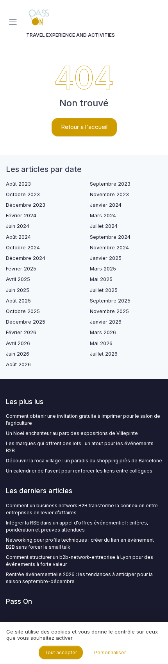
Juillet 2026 (104, 354)
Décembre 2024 (25, 258)
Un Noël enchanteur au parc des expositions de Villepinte (72, 433)
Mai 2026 (101, 343)
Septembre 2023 (110, 184)
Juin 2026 (17, 354)
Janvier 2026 (106, 322)
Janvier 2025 (106, 258)
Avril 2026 (18, 343)
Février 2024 (21, 215)
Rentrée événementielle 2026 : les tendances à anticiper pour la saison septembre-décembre (79, 577)
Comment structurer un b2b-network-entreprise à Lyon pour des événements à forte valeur (79, 560)
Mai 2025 (101, 279)
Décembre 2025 (25, 322)
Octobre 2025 (23, 311)
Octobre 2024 (23, 248)
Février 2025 (21, 269)
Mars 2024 (103, 215)
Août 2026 (18, 364)
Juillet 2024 (104, 226)
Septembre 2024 (110, 237)
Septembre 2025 (110, 301)
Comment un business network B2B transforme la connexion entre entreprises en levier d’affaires (82, 509)
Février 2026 (21, 332)
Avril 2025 (18, 279)
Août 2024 (18, 237)
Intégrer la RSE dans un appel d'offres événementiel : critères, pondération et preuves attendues (77, 526)
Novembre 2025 (109, 311)
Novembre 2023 (109, 194)
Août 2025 (18, 301)
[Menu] (14, 22)
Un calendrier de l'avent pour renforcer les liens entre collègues (79, 471)
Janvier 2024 (106, 205)
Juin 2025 (17, 290)
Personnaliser (110, 652)
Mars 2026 (103, 332)
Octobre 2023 (23, 194)
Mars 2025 (103, 269)
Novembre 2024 (109, 248)
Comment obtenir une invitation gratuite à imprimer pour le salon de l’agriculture (83, 419)
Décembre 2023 (25, 205)
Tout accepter (61, 652)
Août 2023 (18, 184)
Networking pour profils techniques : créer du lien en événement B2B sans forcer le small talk (80, 543)
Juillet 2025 (104, 290)
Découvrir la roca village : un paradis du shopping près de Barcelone (84, 461)
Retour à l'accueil (84, 127)
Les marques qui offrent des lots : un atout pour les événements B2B (80, 446)
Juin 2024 (17, 226)
